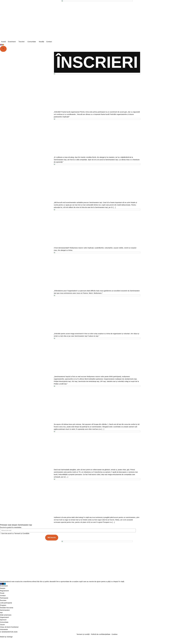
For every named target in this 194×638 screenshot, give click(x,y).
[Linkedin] (5, 584)
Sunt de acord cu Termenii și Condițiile (15, 533)
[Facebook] (1, 584)
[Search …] (3, 49)
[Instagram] (3, 584)
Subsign (10, 637)
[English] (1, 45)
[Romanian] (3, 45)
